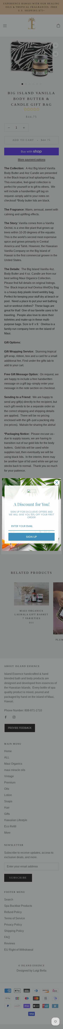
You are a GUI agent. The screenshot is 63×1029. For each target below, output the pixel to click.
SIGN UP (31, 537)
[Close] (56, 482)
